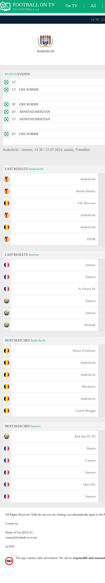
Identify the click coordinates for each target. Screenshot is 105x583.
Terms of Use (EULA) (18, 532)
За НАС (10, 546)
